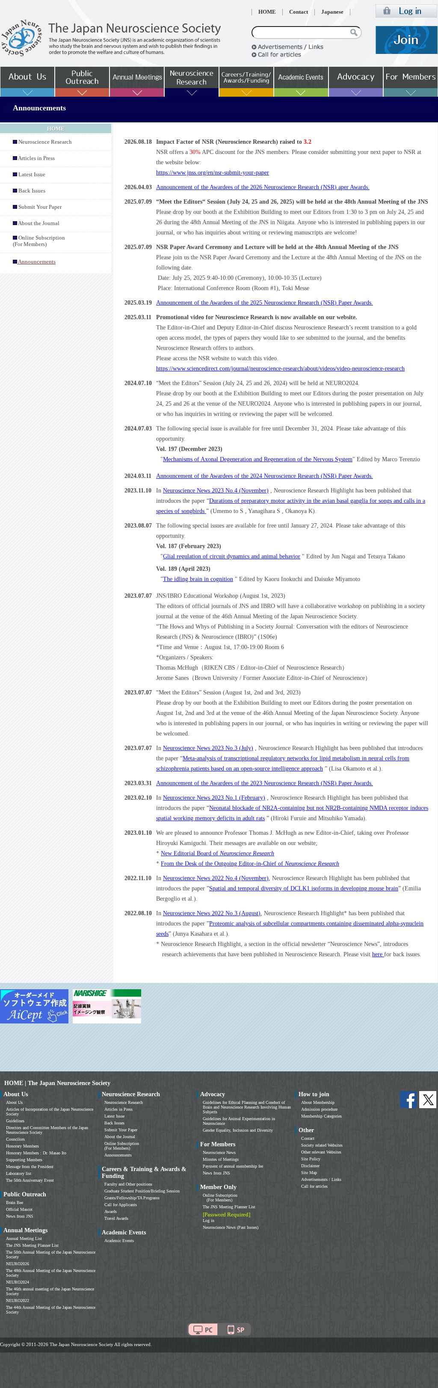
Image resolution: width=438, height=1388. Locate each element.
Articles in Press (36, 158)
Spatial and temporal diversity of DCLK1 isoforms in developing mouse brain (303, 888)
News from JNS (19, 1216)
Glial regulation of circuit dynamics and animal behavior (231, 556)
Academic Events (119, 1240)
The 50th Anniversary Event (30, 1180)
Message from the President (29, 1166)
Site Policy (310, 1159)
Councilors (15, 1139)
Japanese (332, 12)
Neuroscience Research (45, 142)
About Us (14, 1102)
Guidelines (15, 1120)
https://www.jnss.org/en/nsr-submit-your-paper (212, 172)
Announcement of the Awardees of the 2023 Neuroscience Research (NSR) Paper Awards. (264, 783)
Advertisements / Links (321, 1179)
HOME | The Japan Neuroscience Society (57, 1083)
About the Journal (38, 223)
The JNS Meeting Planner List (32, 1245)
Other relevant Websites (321, 1152)
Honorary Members (22, 1146)
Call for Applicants (120, 1204)
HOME (267, 12)
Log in (208, 1220)
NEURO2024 (17, 1282)
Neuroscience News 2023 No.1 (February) (214, 798)
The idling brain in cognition (198, 579)
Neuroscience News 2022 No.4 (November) (216, 878)
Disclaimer (310, 1165)
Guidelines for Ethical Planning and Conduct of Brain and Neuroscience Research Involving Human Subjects (247, 1107)
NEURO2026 (17, 1263)
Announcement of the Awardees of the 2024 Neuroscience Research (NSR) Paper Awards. (264, 476)
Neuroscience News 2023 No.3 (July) (208, 748)
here (378, 954)
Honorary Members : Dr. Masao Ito (36, 1153)
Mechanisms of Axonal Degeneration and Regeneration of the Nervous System (257, 459)
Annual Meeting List (24, 1238)
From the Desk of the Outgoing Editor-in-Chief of (250, 863)
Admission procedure (319, 1109)
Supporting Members (24, 1159)
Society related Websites (322, 1145)
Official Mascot (19, 1209)
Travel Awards (116, 1218)
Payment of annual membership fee (233, 1166)
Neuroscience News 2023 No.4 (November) (216, 490)
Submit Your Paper (40, 207)
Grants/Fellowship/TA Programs (132, 1197)
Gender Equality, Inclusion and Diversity (238, 1130)
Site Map (309, 1172)
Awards (110, 1211)
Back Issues (31, 191)
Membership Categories (321, 1116)
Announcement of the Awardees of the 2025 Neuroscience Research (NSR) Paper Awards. (264, 303)
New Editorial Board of (217, 853)
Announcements (118, 1155)
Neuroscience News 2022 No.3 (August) (211, 913)
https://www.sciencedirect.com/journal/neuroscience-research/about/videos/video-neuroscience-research (280, 368)
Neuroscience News (219, 1152)
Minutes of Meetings (221, 1159)
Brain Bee (14, 1202)
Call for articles (314, 1186)
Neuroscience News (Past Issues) (230, 1227)
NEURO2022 (17, 1300)
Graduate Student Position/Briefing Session (142, 1191)
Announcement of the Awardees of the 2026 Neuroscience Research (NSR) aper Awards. (263, 187)
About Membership (317, 1102)
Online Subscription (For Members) (39, 241)
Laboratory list (18, 1173)
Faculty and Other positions (128, 1184)
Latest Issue (31, 175)
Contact (298, 12)
